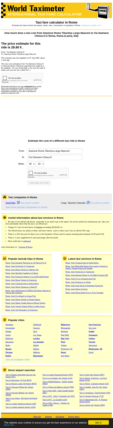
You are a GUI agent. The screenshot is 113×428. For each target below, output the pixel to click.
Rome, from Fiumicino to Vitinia (78, 282)
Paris (63, 342)
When (21, 164)
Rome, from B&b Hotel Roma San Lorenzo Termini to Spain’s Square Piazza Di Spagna (86, 267)
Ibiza (35, 331)
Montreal (64, 331)
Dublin (8, 356)
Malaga (36, 349)
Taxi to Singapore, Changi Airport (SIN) (94, 393)
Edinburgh (37, 325)
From (21, 151)
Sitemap (48, 417)
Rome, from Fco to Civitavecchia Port (80, 279)
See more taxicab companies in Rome (26, 207)
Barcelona (10, 342)
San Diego (65, 356)
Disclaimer (60, 417)
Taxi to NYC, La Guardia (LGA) (54, 400)
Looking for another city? (91, 25)
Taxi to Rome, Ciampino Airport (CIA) (94, 384)
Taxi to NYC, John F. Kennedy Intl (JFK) (58, 396)
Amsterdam (10, 328)
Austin (8, 335)
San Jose (92, 328)
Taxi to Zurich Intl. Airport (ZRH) (92, 405)
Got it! (98, 422)
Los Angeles (38, 342)
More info (9, 424)
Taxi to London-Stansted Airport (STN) (57, 375)
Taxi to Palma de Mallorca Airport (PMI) (58, 387)
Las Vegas (37, 335)
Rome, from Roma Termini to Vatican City (22, 270)
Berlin (8, 345)
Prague (64, 345)
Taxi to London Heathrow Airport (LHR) (21, 404)
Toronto (92, 342)
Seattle (91, 331)
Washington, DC (95, 349)
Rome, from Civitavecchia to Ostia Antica (22, 284)
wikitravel (27, 241)
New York (65, 339)
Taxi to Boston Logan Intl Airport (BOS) (21, 384)
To (23, 157)
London (36, 339)
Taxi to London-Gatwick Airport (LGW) (21, 407)
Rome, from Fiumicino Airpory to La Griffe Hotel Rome (27, 277)
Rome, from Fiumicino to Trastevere (20, 266)
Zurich (91, 352)
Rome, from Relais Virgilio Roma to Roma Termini (25, 303)
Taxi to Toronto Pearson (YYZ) (91, 396)
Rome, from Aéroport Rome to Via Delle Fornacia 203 (86, 275)
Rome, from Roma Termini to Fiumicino (21, 280)
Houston (36, 328)
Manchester (38, 356)
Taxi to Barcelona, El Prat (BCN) (18, 380)
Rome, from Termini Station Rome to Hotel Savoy (25, 306)
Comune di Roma (25, 247)
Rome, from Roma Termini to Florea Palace (23, 300)
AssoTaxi (10, 202)
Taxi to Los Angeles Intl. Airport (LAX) (57, 378)
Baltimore (9, 339)
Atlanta (8, 331)
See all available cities (18, 359)
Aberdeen (9, 325)
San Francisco (95, 325)
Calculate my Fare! (39, 183)
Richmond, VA (66, 349)
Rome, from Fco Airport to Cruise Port (21, 296)
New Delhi (65, 335)
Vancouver (93, 345)
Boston (9, 349)
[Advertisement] (56, 119)
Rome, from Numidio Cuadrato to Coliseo (22, 273)
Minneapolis (65, 328)
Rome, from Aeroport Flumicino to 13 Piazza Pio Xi (26, 263)
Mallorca (36, 352)
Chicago (9, 352)
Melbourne (65, 325)
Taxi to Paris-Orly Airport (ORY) (91, 375)
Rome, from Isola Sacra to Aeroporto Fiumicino (84, 286)
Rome (63, 352)
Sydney (92, 339)
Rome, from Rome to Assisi (76, 289)
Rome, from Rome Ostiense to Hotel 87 (21, 287)
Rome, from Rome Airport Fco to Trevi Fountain (84, 293)
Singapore (93, 335)
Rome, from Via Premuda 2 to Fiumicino (22, 310)
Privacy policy (74, 417)
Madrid (36, 345)
